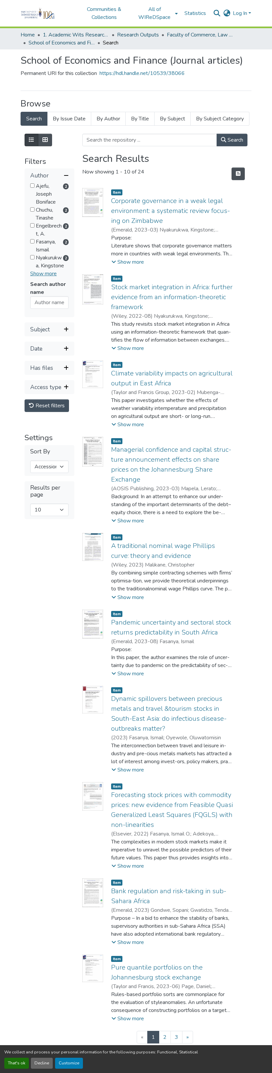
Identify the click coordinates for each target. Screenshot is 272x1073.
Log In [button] (240, 13)
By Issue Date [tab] (69, 118)
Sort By (40, 451)
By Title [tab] (140, 118)
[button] (47, 13)
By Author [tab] (108, 118)
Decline (41, 1063)
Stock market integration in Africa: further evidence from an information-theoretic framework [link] (172, 297)
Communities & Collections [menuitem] (104, 13)
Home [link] (28, 34)
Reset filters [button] (49, 405)
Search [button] (234, 140)
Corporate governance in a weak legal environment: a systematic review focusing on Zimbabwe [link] (170, 210)
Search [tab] (34, 118)
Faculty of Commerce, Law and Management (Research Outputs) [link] (200, 34)
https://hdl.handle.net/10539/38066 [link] (142, 73)
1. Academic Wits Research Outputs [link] (76, 34)
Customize (69, 1063)
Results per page (45, 491)
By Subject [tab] (172, 118)
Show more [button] (43, 273)
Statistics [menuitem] (195, 13)
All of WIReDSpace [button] (154, 13)
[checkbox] (32, 185)
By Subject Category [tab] (220, 118)
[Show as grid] (45, 140)
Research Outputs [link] (138, 34)
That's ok (16, 1063)
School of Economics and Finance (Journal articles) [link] (62, 42)
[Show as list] (31, 140)
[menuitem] (156, 13)
